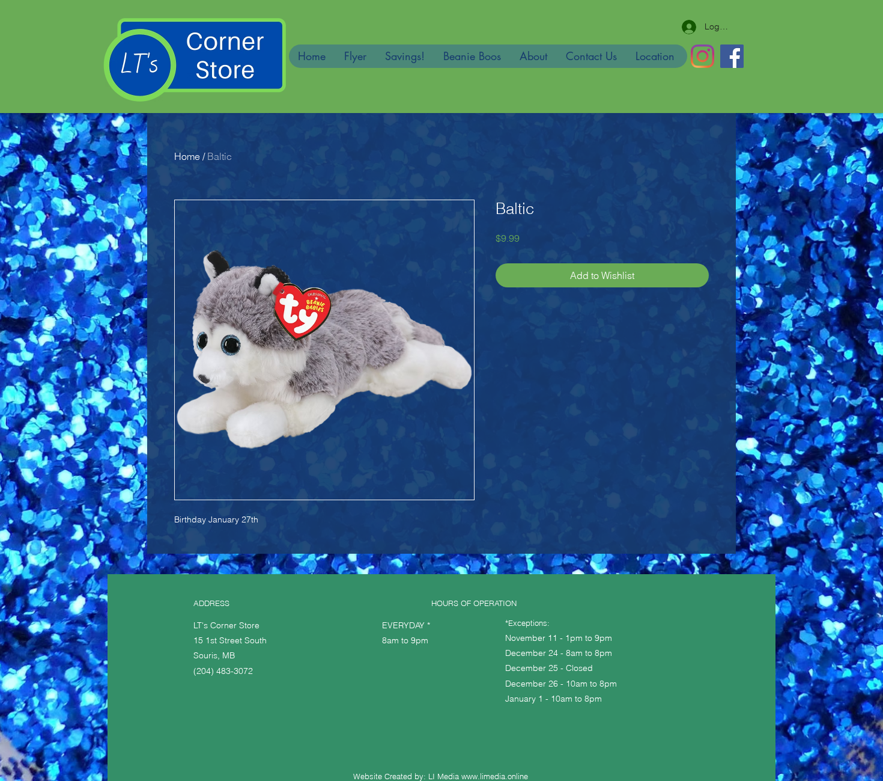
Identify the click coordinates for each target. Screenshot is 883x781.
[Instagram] (702, 56)
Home (187, 156)
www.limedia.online (494, 776)
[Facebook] (732, 56)
